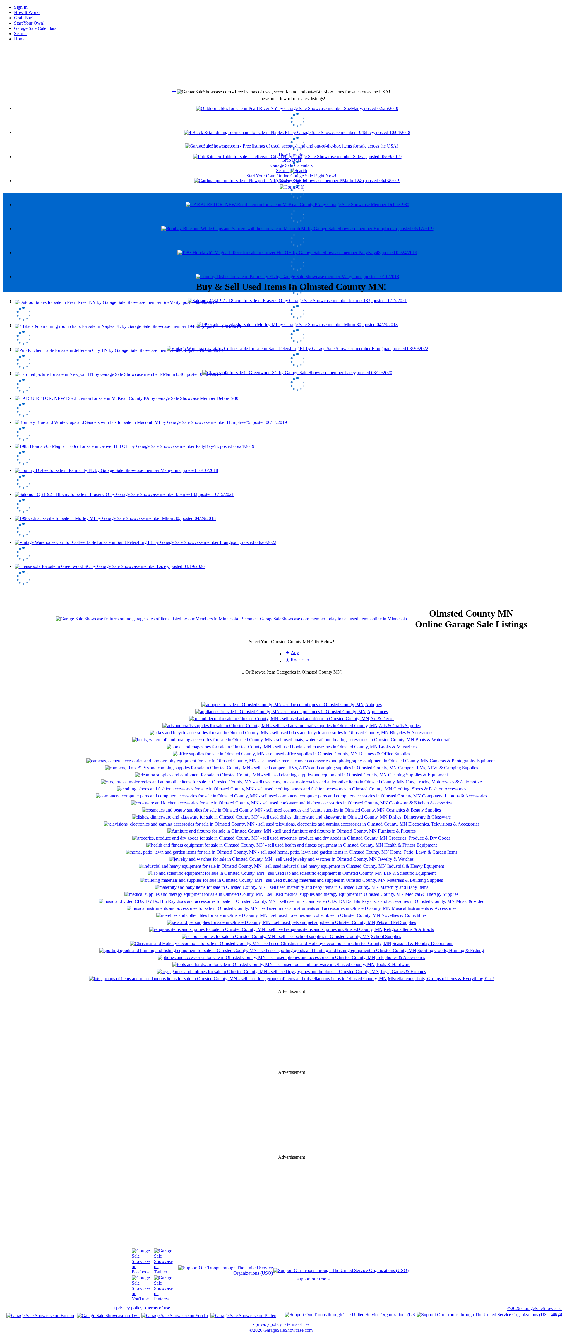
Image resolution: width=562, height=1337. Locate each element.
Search (20, 33)
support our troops (313, 1278)
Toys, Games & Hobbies (403, 971)
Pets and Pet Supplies (396, 922)
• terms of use (157, 1307)
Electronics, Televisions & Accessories (443, 823)
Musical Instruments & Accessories (424, 908)
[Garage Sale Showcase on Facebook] (141, 1271)
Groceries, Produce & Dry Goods (419, 838)
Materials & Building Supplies (415, 880)
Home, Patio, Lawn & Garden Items (423, 852)
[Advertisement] (291, 234)
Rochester (300, 659)
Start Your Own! (29, 22)
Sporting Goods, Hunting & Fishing (450, 950)
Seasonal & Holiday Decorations (423, 943)
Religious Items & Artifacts (409, 929)
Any (295, 652)
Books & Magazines (398, 746)
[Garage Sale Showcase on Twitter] (163, 1271)
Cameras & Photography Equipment (463, 760)
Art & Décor (382, 718)
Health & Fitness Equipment (410, 845)
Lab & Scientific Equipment (410, 873)
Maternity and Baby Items (404, 887)
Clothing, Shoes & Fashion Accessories (429, 788)
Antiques (373, 704)
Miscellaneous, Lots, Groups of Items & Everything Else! (441, 978)
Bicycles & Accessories (411, 732)
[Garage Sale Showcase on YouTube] (141, 1298)
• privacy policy (128, 1307)
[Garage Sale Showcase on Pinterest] (163, 1298)
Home (19, 38)
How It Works (27, 12)
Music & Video (470, 901)
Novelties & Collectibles (403, 915)
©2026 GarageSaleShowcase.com (281, 1330)
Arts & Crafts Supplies (400, 725)
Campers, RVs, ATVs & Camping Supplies (438, 767)
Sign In (21, 7)
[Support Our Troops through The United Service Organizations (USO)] (225, 1273)
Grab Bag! (24, 17)
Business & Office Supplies (384, 753)
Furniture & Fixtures (397, 830)
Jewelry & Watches (396, 859)
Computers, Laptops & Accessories (454, 795)
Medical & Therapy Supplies (431, 894)
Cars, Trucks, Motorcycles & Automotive (444, 781)
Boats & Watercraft (433, 739)
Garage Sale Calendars (35, 28)
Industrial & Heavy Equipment (415, 866)
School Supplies (386, 936)
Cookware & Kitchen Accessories (420, 802)
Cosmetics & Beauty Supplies (413, 809)
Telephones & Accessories (400, 957)
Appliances (377, 711)
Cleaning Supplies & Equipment (418, 774)
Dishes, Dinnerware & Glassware (420, 816)
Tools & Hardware (393, 964)
